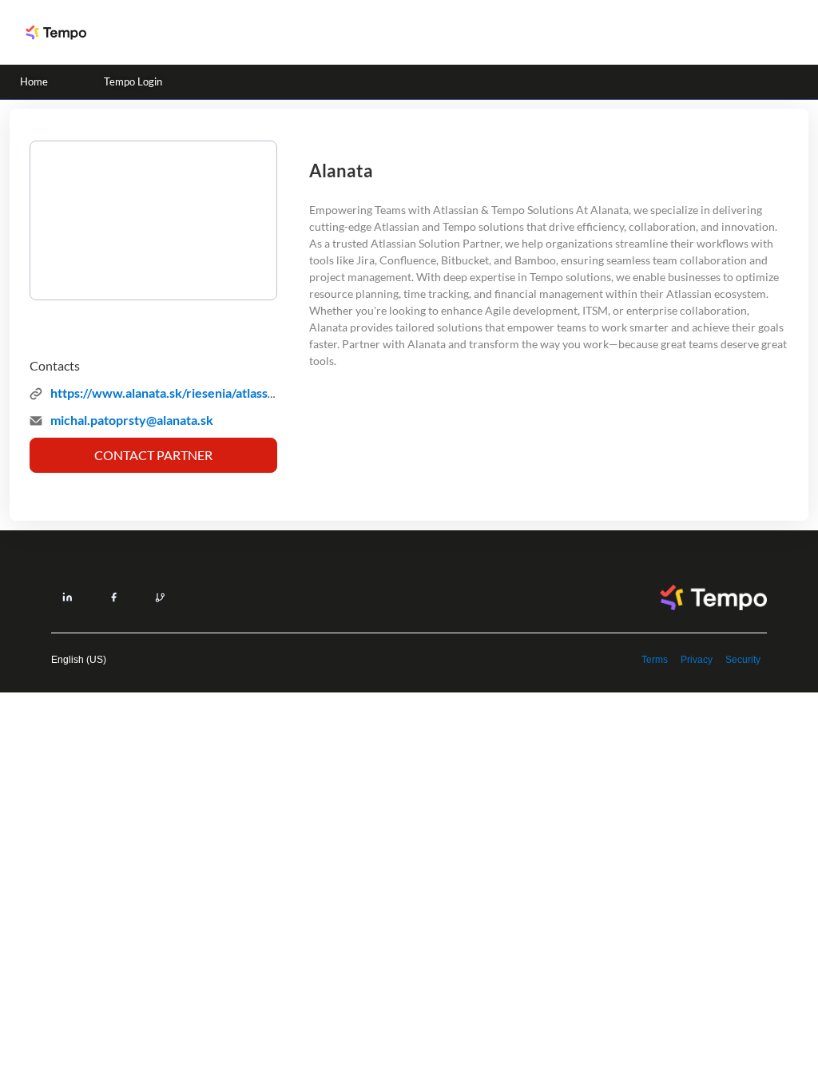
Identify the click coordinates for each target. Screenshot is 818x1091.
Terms (654, 659)
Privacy (697, 659)
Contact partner (153, 454)
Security (742, 659)
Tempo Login (133, 81)
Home (34, 81)
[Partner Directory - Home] (56, 32)
